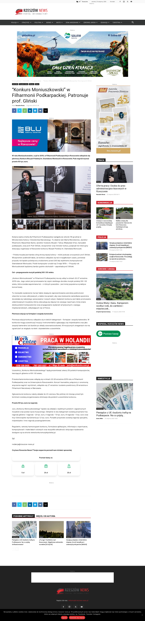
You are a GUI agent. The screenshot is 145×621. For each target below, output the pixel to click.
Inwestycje (15, 537)
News (37, 84)
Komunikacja (105, 202)
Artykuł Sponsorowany (103, 312)
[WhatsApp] (24, 110)
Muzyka (32, 84)
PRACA (101, 160)
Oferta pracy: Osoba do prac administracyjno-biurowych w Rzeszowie (111, 188)
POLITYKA (38, 22)
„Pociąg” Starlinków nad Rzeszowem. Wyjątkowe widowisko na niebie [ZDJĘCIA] (51, 542)
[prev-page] (13, 549)
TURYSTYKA (116, 22)
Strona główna (16, 81)
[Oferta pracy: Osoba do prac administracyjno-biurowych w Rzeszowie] (114, 174)
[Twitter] (127, 1)
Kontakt (112, 1)
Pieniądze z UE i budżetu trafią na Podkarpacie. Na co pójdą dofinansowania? (23, 542)
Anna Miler (99, 418)
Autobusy (99, 218)
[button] (132, 23)
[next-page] (17, 549)
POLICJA (14, 22)
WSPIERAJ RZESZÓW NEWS (111, 324)
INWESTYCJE (104, 378)
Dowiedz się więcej (77, 618)
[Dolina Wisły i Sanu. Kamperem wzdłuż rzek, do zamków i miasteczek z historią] (114, 287)
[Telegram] (35, 110)
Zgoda (64, 618)
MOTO (58, 22)
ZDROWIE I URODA (106, 269)
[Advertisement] (92, 11)
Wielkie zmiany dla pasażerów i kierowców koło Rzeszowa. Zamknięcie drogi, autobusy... (124, 225)
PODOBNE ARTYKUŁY (23, 516)
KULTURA (26, 81)
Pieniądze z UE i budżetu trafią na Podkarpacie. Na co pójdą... (113, 414)
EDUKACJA (104, 22)
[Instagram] (124, 1)
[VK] (40, 110)
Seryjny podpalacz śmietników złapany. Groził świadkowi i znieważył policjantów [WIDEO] (76, 542)
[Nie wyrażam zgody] (142, 615)
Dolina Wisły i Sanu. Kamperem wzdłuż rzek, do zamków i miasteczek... (112, 306)
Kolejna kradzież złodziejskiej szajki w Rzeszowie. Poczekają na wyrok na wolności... (120, 256)
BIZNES (48, 22)
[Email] (45, 110)
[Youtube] (131, 1)
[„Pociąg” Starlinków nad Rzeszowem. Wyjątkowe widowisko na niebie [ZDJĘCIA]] (51, 529)
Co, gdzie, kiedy (36, 81)
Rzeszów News (20, 105)
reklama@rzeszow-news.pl (78, 600)
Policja (102, 237)
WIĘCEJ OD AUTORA (45, 516)
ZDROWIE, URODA (89, 22)
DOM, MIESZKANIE (72, 22)
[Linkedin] (30, 110)
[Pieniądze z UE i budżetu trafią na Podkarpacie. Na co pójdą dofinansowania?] (24, 529)
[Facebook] (120, 1)
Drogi (118, 218)
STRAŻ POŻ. (25, 22)
